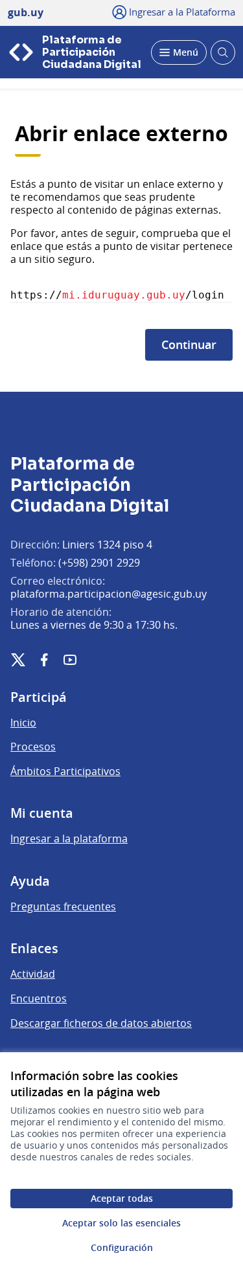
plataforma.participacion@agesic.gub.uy (108, 594)
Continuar (188, 344)
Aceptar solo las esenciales (121, 1223)
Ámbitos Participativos (65, 771)
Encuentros (38, 998)
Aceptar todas (122, 1198)
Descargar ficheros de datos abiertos (101, 1023)
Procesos (33, 746)
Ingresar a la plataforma (69, 838)
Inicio (23, 722)
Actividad (32, 974)
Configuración (122, 1247)
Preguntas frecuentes (63, 906)
